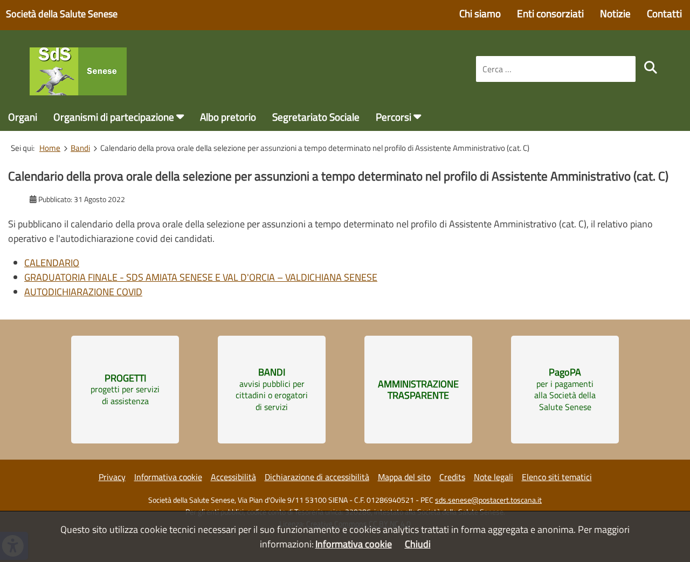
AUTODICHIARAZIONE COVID (83, 292)
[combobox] (556, 69)
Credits (452, 476)
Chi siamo (480, 13)
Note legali (493, 476)
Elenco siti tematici (557, 476)
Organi (22, 116)
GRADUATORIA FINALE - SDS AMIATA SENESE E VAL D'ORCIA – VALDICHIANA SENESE (200, 277)
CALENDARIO (51, 262)
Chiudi (418, 544)
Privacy (112, 476)
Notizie (615, 13)
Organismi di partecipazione (113, 116)
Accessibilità (233, 476)
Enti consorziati (550, 13)
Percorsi (393, 116)
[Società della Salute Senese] (78, 92)
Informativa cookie (168, 476)
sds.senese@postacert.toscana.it (488, 500)
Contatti (664, 13)
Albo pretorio (228, 116)
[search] (650, 67)
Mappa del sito (404, 476)
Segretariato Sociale (316, 116)
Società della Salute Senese (62, 13)
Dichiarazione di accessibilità (317, 476)
